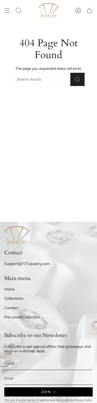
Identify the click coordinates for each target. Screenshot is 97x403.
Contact (11, 308)
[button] (18, 10)
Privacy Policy (83, 400)
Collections (13, 298)
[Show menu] (7, 10)
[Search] (77, 79)
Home (9, 289)
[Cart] (89, 10)
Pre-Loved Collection (22, 317)
